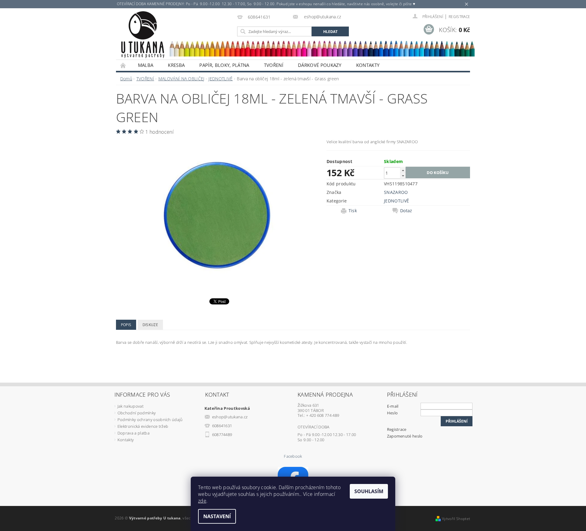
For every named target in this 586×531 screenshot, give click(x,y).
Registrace (459, 16)
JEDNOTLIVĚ (396, 201)
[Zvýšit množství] (403, 170)
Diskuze (150, 324)
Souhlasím (368, 491)
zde (202, 500)
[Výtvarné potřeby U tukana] (142, 34)
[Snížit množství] (403, 176)
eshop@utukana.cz (230, 417)
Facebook (293, 456)
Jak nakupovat (130, 406)
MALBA (146, 65)
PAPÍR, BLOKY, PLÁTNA (224, 65)
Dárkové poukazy (320, 65)
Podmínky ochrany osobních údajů (150, 419)
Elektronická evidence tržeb (143, 426)
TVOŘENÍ (273, 65)
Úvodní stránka (123, 65)
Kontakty (368, 65)
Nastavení (217, 516)
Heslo (392, 413)
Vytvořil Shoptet (456, 518)
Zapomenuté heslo (405, 436)
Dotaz (406, 210)
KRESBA (176, 65)
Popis (126, 324)
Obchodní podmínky (137, 413)
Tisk (353, 210)
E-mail (393, 406)
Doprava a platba (134, 433)
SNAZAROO (396, 192)
